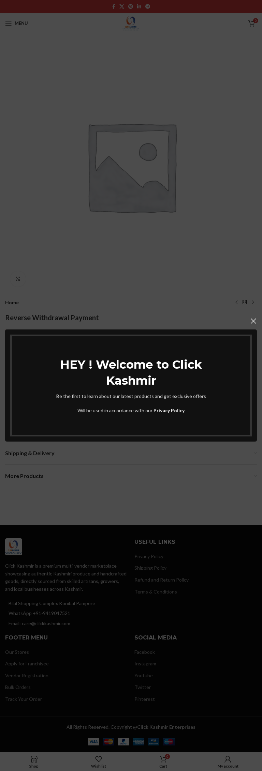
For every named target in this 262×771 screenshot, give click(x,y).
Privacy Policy (169, 410)
